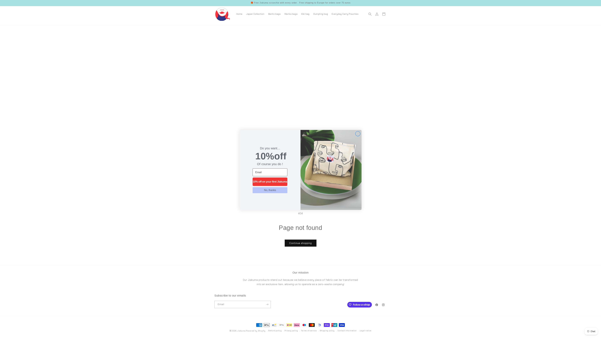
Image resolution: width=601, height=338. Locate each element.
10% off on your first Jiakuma (270, 180)
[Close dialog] (357, 132)
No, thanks (270, 189)
